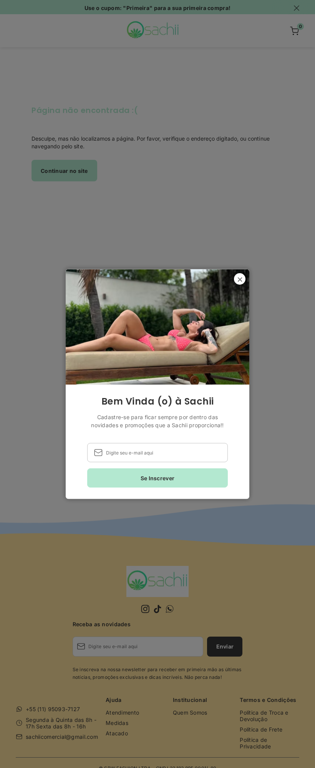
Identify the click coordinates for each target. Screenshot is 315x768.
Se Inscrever (157, 477)
